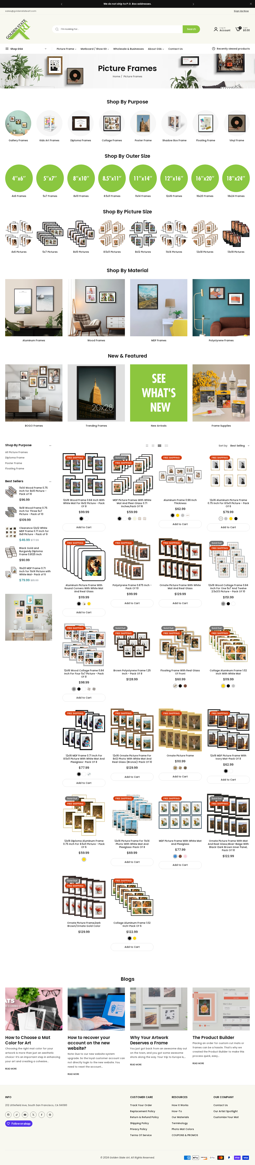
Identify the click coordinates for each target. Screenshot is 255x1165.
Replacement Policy (142, 1111)
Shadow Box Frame (174, 140)
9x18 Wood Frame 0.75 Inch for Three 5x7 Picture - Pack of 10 (33, 511)
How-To (177, 1111)
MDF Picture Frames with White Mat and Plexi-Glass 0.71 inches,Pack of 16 (132, 503)
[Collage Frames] (112, 123)
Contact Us (220, 1105)
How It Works (180, 1105)
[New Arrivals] (158, 393)
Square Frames (236, 196)
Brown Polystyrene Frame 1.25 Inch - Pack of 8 (132, 672)
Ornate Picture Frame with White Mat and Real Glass (180, 587)
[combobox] (126, 29)
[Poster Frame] (143, 123)
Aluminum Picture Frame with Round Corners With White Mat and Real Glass (84, 588)
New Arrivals (159, 425)
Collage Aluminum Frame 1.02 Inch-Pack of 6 (132, 924)
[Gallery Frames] (18, 123)
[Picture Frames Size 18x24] (205, 178)
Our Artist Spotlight (225, 1111)
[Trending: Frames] (96, 393)
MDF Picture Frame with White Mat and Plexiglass (180, 842)
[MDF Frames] (158, 307)
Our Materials (180, 1117)
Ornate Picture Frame (180, 755)
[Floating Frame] (206, 123)
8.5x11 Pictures (81, 251)
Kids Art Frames (49, 140)
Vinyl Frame (237, 140)
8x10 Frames (50, 196)
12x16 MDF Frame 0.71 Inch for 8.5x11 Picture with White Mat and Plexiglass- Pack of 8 (84, 759)
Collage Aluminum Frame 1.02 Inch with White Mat (228, 672)
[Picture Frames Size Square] (236, 178)
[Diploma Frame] (81, 123)
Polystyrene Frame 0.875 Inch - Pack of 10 (132, 587)
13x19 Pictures (205, 251)
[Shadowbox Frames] (174, 123)
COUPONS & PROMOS (185, 1135)
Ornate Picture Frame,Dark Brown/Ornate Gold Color (84, 924)
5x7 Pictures (19, 251)
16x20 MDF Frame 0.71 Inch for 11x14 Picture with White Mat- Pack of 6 (35, 571)
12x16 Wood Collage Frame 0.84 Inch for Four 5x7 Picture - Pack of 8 (84, 673)
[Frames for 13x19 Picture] (205, 234)
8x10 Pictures (50, 251)
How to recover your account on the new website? (26, 1043)
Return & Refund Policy (144, 1117)
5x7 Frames (19, 196)
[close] (250, 4)
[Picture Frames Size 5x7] (19, 178)
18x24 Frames (205, 196)
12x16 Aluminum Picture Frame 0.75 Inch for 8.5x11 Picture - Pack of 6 (228, 503)
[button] (61, 4)
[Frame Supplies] (221, 393)
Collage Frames (112, 140)
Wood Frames (96, 340)
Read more (11, 1074)
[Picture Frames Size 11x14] (112, 178)
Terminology (180, 1123)
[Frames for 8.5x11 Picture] (81, 234)
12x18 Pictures (174, 251)
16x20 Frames (174, 196)
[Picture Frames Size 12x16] (143, 178)
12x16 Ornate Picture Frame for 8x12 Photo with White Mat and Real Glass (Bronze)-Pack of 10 (132, 759)
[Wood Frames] (96, 307)
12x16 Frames (143, 196)
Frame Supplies (221, 425)
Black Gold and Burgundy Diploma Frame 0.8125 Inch (31, 551)
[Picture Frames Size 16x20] (174, 178)
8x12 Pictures (112, 251)
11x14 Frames (112, 196)
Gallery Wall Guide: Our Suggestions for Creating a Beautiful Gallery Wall (221, 1043)
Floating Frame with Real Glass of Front (180, 672)
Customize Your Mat (226, 1117)
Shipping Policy (139, 1123)
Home (116, 76)
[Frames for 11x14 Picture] (143, 234)
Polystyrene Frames (221, 340)
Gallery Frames (18, 140)
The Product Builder (151, 1037)
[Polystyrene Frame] (221, 307)
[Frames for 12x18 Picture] (174, 234)
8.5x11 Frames (81, 196)
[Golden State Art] (17, 29)
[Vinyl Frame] (237, 123)
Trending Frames (96, 425)
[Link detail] (8, 1115)
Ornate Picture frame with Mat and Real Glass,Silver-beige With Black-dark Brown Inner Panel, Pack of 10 (228, 845)
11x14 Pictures (143, 251)
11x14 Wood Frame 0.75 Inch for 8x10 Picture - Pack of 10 (33, 491)
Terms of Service (141, 1135)
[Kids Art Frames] (49, 123)
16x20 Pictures (236, 251)
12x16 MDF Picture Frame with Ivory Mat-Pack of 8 (228, 757)
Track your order (141, 1105)
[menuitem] (66, 49)
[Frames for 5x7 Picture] (19, 234)
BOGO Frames (34, 425)
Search (191, 29)
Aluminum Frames (34, 340)
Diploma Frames (80, 140)
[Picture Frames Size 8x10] (50, 178)
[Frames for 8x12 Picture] (112, 234)
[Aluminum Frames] (33, 307)
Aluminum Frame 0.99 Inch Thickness (180, 502)
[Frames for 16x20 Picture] (236, 234)
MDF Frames (158, 340)
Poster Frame (143, 140)
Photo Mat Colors (183, 1129)
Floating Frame (205, 140)
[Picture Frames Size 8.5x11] (81, 178)
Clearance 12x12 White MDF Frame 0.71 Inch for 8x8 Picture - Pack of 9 (34, 531)
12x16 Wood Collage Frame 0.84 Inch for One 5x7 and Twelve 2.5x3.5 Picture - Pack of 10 (228, 588)
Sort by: (223, 445)
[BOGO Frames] (33, 393)
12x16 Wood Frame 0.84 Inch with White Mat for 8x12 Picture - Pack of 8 (84, 503)
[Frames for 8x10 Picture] (50, 234)
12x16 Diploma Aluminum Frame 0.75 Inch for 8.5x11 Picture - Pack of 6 (84, 844)
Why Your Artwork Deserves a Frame (87, 1040)
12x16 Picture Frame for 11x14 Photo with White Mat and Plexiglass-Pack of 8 (132, 844)
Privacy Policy (138, 1129)
